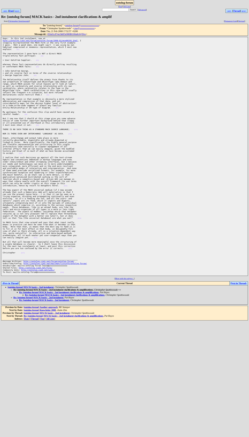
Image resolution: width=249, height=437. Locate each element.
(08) (26, 114)
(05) (35, 75)
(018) (62, 272)
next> (17, 11)
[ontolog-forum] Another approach (41, 307)
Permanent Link (231, 21)
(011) (70, 134)
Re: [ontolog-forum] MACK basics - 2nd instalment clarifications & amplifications (59, 292)
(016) (70, 248)
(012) (20, 153)
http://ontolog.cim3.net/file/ (35, 268)
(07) (57, 108)
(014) (79, 218)
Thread (236, 11)
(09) (37, 125)
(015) (35, 237)
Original (241, 21)
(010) (76, 129)
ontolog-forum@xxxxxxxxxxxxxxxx (82, 25)
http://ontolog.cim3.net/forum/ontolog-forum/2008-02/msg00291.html (40, 41)
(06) (48, 95)
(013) (65, 186)
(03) (37, 60)
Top (120, 6)
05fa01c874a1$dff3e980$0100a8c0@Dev (67, 34)
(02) (42, 56)
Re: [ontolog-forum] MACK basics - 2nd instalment (38, 297)
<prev (5, 11)
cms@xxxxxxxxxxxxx (84, 28)
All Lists (126, 6)
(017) (23, 253)
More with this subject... (124, 278)
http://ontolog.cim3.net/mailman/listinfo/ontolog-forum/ (55, 263)
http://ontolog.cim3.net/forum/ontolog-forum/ (48, 261)
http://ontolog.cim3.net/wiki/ (38, 270)
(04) (37, 67)
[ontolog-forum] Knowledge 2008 (40, 310)
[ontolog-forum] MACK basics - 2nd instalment (31, 287)
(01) (18, 49)
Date (11, 11)
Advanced (142, 10)
